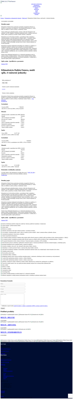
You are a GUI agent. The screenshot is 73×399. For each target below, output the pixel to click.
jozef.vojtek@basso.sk (6, 348)
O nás (36, 10)
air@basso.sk (12, 1)
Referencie (36, 9)
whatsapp (3, 353)
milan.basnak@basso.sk (6, 359)
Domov (2, 18)
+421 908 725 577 (5, 351)
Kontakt (36, 14)
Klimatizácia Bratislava (8, 376)
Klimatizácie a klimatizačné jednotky (13, 18)
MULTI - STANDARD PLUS (11, 332)
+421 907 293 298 (5, 362)
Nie (6, 82)
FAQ (4, 378)
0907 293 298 (31, 172)
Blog (36, 11)
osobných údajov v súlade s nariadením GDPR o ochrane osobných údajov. (31, 305)
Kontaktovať (4, 101)
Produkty (5, 368)
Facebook (3, 391)
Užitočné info (36, 13)
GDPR (2, 396)
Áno (3, 82)
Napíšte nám (4, 175)
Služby (36, 8)
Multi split (24, 18)
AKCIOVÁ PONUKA (36, 4)
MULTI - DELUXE (8, 317)
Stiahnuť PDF (4, 64)
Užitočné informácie (8, 371)
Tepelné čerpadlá (36, 6)
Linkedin (3, 392)
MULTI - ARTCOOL (8, 325)
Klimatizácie (36, 5)
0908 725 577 (5, 1)
